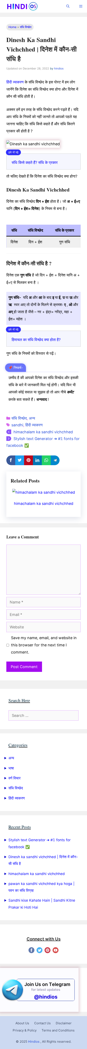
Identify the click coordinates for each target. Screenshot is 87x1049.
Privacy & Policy (25, 1030)
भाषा (11, 768)
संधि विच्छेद (25, 27)
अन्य (32, 418)
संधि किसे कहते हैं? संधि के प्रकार (35, 162)
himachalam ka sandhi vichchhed (43, 432)
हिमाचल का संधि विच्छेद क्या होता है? (36, 339)
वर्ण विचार (14, 778)
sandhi (17, 425)
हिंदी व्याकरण (15, 82)
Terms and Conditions (58, 1030)
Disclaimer (64, 1023)
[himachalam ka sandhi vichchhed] (43, 492)
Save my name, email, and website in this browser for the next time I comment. (44, 645)
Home (12, 27)
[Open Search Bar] (67, 6)
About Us (22, 1023)
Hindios (33, 1041)
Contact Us (42, 1023)
